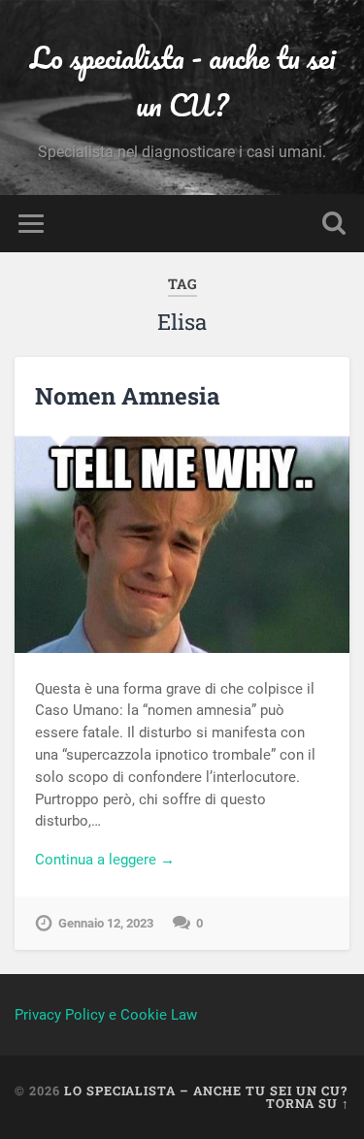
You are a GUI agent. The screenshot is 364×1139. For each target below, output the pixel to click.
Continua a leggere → (105, 859)
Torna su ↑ (307, 1103)
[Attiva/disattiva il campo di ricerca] (334, 223)
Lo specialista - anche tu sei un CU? (182, 81)
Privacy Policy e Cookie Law (106, 1015)
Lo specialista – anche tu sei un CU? (205, 1090)
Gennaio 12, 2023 (105, 923)
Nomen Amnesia (127, 395)
